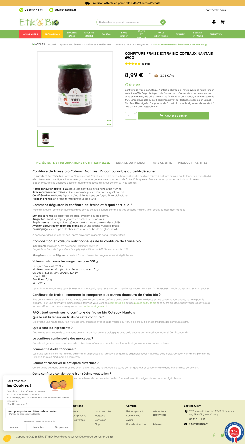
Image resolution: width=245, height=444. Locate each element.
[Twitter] (222, 435)
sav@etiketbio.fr (65, 9)
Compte (131, 405)
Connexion (100, 419)
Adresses (157, 424)
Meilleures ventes (75, 419)
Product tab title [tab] (192, 163)
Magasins (100, 415)
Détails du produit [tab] (131, 163)
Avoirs (129, 419)
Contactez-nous (216, 10)
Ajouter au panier (175, 115)
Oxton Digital (105, 436)
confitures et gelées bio (95, 306)
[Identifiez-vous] (214, 22)
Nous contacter (103, 411)
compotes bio (117, 302)
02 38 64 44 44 (33, 9)
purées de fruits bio (145, 302)
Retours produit (134, 411)
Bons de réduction (136, 424)
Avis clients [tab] (162, 163)
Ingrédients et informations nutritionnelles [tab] (73, 163)
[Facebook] (214, 435)
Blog (97, 424)
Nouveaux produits (76, 415)
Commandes (133, 415)
